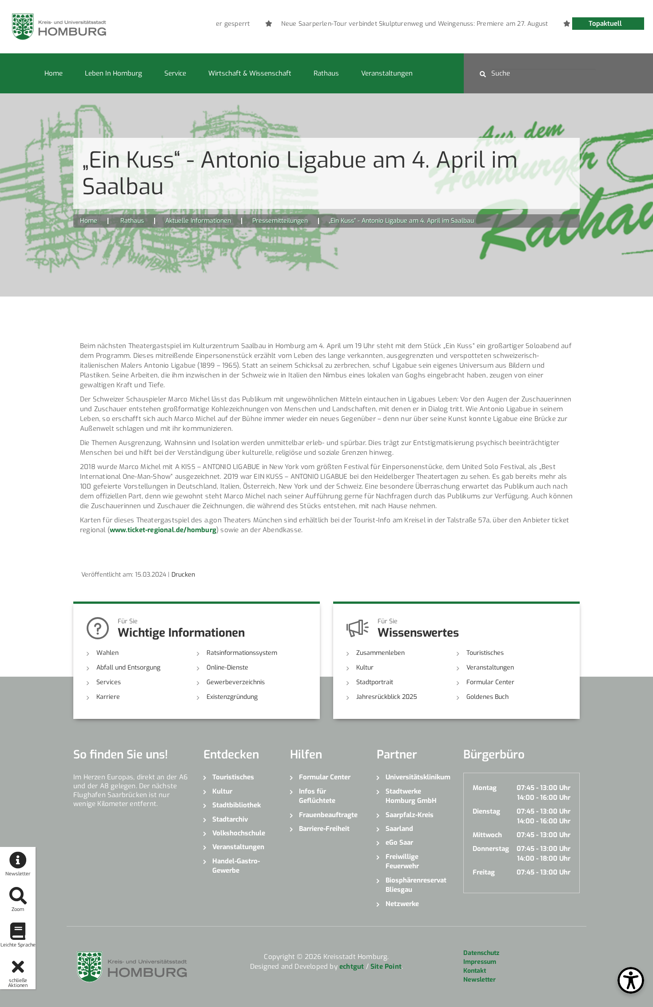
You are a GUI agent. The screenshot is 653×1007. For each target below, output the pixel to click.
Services (108, 682)
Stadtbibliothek (236, 805)
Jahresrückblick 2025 (386, 697)
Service (175, 73)
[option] (411, 24)
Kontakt (474, 971)
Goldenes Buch (487, 697)
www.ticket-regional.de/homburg (163, 530)
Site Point (386, 966)
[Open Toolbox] (630, 980)
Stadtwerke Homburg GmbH (411, 796)
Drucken (183, 574)
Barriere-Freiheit (324, 828)
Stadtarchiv (230, 819)
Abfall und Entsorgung (128, 667)
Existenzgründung (232, 697)
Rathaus (326, 73)
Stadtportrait (374, 682)
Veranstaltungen (387, 73)
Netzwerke (402, 903)
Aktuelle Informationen (198, 221)
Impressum (479, 962)
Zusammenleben (380, 653)
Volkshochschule (238, 833)
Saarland (399, 828)
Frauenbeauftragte (328, 814)
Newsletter (479, 979)
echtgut (351, 966)
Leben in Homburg (113, 73)
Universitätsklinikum (418, 777)
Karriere (108, 697)
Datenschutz (481, 953)
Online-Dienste (227, 667)
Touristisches (485, 653)
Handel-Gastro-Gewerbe (236, 866)
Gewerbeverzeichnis (236, 682)
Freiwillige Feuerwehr (402, 861)
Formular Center (490, 682)
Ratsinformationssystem (242, 653)
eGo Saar (399, 842)
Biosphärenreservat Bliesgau (416, 885)
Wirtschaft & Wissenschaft (249, 73)
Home (53, 73)
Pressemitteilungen (280, 221)
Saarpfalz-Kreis (410, 814)
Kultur (365, 667)
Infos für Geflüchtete (317, 796)
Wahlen (107, 653)
